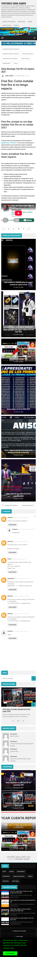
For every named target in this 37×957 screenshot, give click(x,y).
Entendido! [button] (10, 953)
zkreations (18, 859)
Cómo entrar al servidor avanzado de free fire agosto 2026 (16, 710)
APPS (4, 871)
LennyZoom (10, 578)
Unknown (10, 517)
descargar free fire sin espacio (11, 49)
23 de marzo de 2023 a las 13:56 (26, 529)
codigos (30, 876)
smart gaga (15, 881)
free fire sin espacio (27, 54)
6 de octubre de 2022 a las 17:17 (21, 631)
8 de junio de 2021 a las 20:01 (20, 517)
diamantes (6, 881)
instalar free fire (25, 58)
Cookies (30, 21)
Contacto (16, 25)
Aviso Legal (19, 936)
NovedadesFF (6, 63)
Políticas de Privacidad (8, 21)
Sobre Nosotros (6, 25)
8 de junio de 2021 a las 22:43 (19, 559)
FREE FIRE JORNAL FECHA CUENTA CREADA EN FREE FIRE (20, 910)
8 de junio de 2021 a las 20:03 (20, 541)
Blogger (26, 859)
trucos (15, 63)
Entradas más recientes (10, 505)
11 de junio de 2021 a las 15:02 (21, 613)
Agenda (11, 871)
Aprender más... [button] (9, 948)
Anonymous (13, 734)
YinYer (9, 559)
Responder (12, 525)
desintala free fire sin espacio (11, 54)
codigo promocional (18, 876)
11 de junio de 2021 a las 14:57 (21, 596)
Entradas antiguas (27, 505)
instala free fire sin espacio (10, 58)
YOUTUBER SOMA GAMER (13, 3)
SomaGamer (6, 876)
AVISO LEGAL (21, 21)
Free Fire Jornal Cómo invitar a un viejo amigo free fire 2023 (21, 892)
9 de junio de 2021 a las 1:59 (22, 578)
